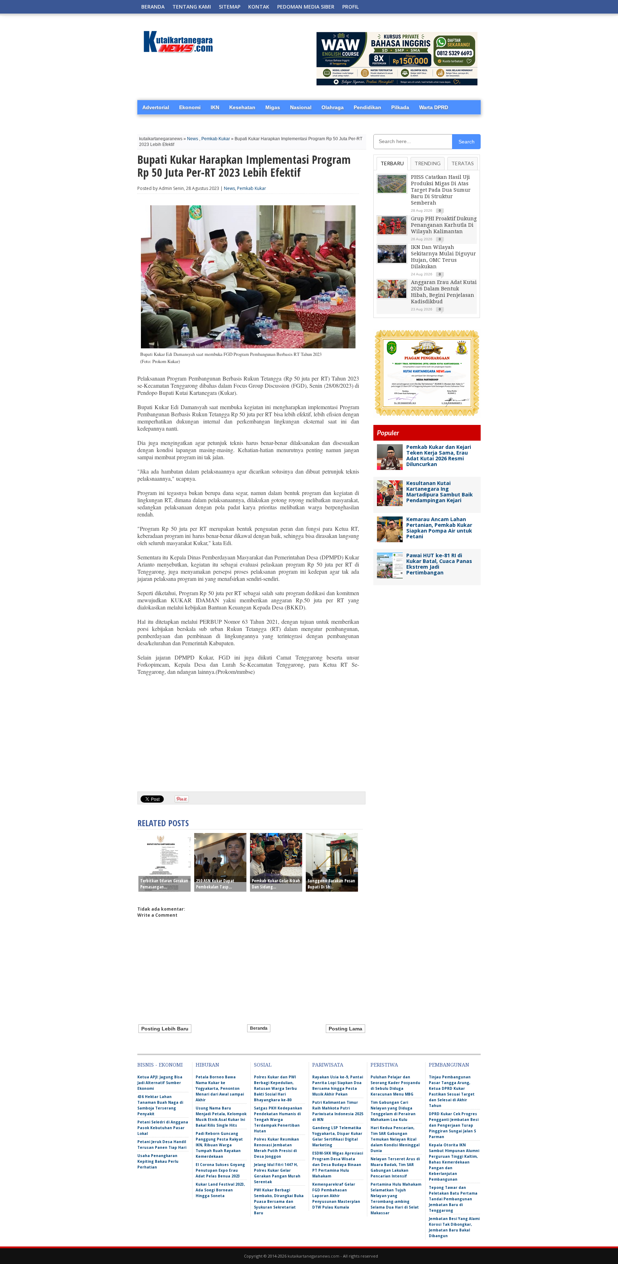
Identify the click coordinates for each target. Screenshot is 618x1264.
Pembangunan (449, 1065)
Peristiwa (384, 1065)
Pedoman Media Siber (305, 6)
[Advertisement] (248, 731)
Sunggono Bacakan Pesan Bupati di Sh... (331, 884)
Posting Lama (345, 1029)
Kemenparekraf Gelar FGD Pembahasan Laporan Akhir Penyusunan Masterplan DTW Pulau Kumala (336, 1196)
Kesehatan (242, 107)
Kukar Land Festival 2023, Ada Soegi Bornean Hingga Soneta (220, 1190)
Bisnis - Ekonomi (160, 1065)
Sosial (262, 1065)
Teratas (462, 163)
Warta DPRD (433, 107)
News (192, 138)
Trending (428, 163)
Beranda (153, 6)
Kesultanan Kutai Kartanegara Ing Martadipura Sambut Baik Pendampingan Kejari (439, 492)
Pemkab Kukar (215, 138)
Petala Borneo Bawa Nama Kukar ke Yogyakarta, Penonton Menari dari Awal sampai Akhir (220, 1088)
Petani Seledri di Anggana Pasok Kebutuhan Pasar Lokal (162, 1128)
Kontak (258, 6)
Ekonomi (190, 107)
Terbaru (392, 163)
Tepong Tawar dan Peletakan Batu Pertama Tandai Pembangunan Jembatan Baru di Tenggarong (453, 1199)
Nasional (301, 107)
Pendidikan (367, 107)
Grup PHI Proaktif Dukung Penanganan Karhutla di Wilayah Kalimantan (444, 225)
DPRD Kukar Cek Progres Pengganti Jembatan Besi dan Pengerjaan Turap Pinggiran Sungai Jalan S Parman (454, 1125)
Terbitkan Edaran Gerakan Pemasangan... (164, 884)
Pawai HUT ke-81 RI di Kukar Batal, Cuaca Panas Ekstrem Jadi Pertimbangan (439, 564)
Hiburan (207, 1065)
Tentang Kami (191, 6)
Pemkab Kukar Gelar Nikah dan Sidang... (276, 884)
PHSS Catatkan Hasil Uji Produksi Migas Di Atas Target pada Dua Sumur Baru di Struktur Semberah (441, 190)
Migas (272, 107)
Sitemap (229, 6)
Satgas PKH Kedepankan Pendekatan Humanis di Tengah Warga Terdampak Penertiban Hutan (278, 1119)
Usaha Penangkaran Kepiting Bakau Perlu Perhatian (157, 1161)
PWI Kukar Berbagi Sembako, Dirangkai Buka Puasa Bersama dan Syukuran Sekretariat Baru (279, 1201)
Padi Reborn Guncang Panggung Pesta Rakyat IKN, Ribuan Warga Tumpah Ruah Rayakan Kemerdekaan (219, 1145)
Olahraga (333, 107)
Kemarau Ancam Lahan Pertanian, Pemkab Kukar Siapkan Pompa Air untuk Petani (439, 528)
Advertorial (155, 107)
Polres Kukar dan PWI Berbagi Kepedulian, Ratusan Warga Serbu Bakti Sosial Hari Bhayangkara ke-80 (275, 1088)
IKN (215, 107)
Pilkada (400, 107)
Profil (350, 6)
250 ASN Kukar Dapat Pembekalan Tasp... (215, 884)
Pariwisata (327, 1065)
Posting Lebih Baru (164, 1029)
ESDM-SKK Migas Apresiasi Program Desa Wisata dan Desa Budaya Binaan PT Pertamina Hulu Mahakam (337, 1165)
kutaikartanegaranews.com (313, 1256)
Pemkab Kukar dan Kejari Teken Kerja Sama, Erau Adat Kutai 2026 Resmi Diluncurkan (438, 455)
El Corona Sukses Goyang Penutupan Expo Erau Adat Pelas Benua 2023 (220, 1170)
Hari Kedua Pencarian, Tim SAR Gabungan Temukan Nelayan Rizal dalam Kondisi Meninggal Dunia (395, 1139)
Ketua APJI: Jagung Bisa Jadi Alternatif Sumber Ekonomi (159, 1082)
